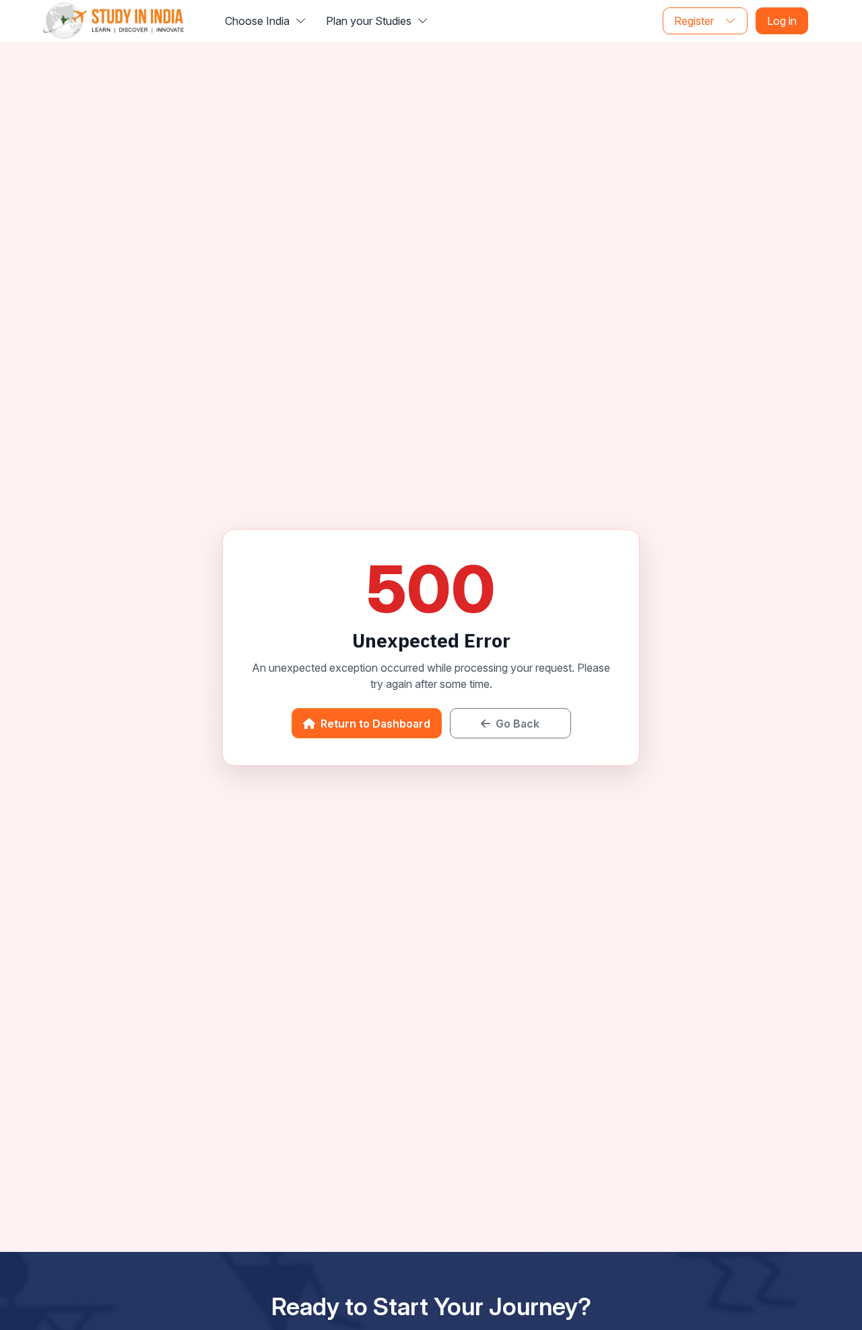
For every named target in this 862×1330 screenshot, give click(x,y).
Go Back (516, 723)
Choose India (258, 21)
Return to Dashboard (374, 723)
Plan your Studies (370, 21)
